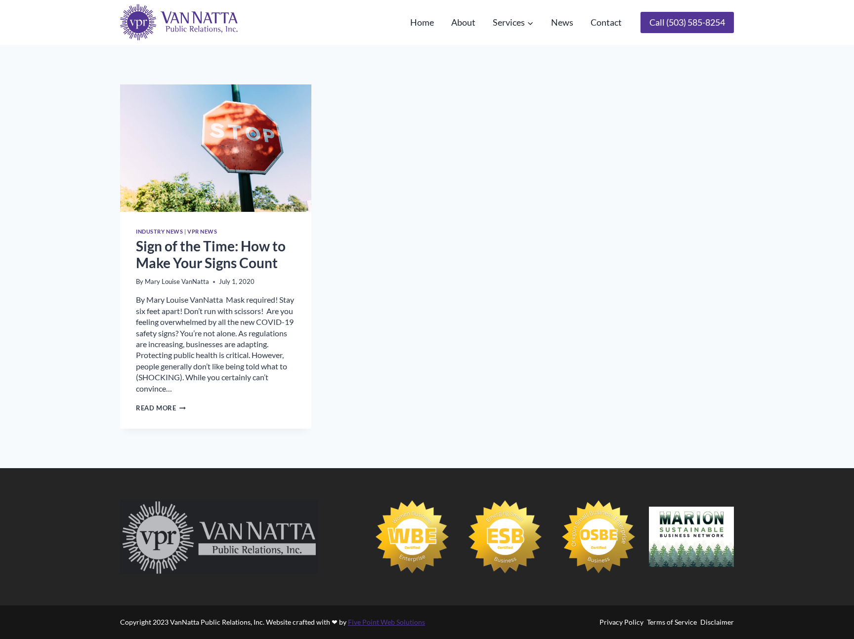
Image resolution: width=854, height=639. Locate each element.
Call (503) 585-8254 (687, 22)
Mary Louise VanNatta (177, 281)
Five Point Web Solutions (386, 622)
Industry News (159, 231)
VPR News (202, 231)
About (463, 22)
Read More (161, 408)
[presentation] (215, 148)
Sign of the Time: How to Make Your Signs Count (211, 254)
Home (422, 22)
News (562, 22)
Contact (606, 22)
